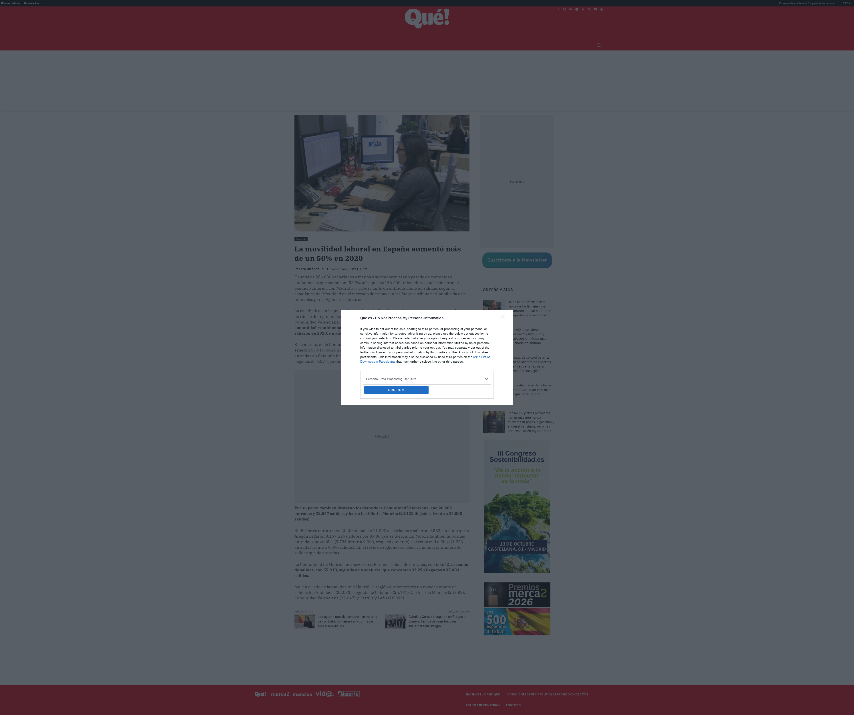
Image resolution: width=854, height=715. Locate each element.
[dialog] (427, 357)
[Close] (504, 286)
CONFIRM (396, 422)
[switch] (482, 356)
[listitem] (427, 346)
